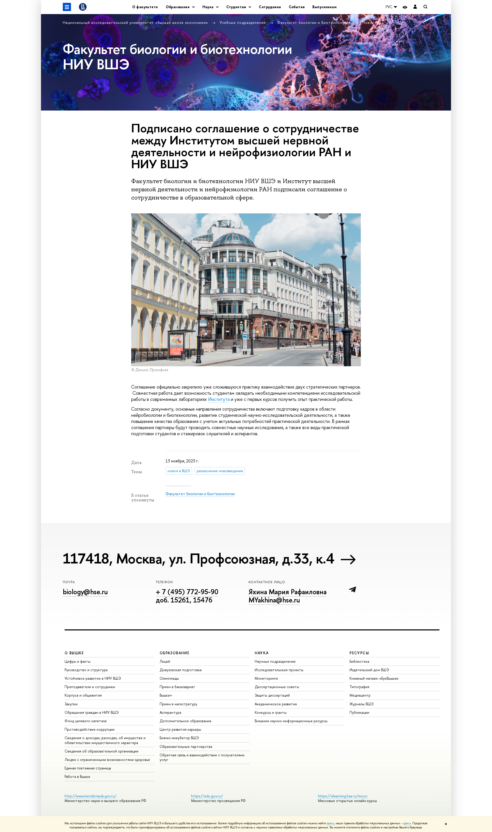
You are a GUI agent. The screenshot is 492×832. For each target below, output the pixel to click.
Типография (359, 686)
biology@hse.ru (85, 591)
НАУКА (262, 652)
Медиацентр (360, 695)
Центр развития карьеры (180, 729)
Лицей (165, 661)
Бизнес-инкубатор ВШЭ (179, 737)
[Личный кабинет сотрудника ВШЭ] (415, 7)
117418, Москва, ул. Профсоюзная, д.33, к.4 (198, 558)
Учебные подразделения (243, 22)
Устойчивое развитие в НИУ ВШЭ (93, 678)
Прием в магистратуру (178, 703)
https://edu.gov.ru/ (207, 796)
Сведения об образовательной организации (101, 751)
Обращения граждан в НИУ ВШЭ (92, 712)
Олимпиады (169, 678)
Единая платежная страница (88, 768)
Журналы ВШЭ (362, 703)
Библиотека (359, 661)
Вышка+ (166, 695)
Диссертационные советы (277, 686)
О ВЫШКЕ (74, 652)
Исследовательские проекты (279, 669)
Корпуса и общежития (83, 695)
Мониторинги (266, 678)
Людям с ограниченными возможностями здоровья (107, 759)
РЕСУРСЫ (359, 652)
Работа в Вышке (77, 776)
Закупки (71, 703)
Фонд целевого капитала (86, 720)
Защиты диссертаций (272, 695)
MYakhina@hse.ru (274, 600)
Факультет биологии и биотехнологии (314, 22)
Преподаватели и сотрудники (90, 686)
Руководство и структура (86, 669)
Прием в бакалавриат (177, 686)
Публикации (359, 712)
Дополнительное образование (185, 720)
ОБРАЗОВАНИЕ (174, 652)
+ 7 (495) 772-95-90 (187, 591)
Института (219, 399)
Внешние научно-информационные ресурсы (291, 720)
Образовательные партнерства (186, 746)
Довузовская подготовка (181, 669)
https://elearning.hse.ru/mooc (342, 796)
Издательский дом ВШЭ (369, 669)
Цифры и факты (77, 661)
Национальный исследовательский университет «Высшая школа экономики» (136, 22)
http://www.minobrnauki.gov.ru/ (90, 796)
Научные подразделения (275, 661)
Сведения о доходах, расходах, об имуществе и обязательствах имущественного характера (105, 740)
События (297, 6)
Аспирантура (170, 712)
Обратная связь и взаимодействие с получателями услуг (202, 757)
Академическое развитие (276, 703)
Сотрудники (270, 6)
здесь (330, 823)
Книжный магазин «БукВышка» (374, 678)
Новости (370, 22)
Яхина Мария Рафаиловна (287, 591)
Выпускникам (324, 6)
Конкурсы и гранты (270, 712)
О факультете (145, 6)
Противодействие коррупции (90, 729)
